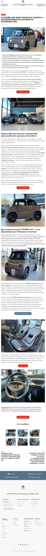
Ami (3, 522)
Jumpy (14, 523)
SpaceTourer (4, 537)
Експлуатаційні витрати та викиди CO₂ (27, 530)
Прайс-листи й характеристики (27, 521)
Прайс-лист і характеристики (23, 313)
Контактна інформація (39, 523)
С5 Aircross (4, 531)
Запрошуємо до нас (6, 407)
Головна (2, 8)
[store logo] (23, 1)
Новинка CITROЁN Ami (6, 234)
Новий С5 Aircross (5, 533)
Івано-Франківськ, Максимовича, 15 (6, 502)
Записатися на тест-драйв (28, 524)
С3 (2, 524)
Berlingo (3, 535)
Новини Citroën (9, 8)
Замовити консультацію (26, 526)
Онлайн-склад (23, 365)
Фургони (15, 518)
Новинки (15, 8)
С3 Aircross (4, 526)
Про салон (37, 521)
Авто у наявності (38, 525)
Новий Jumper (15, 525)
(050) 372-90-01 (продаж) (7, 504)
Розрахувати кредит (23, 91)
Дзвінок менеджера (23, 187)
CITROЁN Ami (11, 55)
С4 (2, 529)
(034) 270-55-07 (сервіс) (7, 506)
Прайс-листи (12, 473)
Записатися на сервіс (28, 528)
